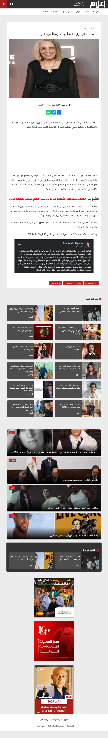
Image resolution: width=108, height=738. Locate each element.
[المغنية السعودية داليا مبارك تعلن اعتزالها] (43, 351)
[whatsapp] (48, 112)
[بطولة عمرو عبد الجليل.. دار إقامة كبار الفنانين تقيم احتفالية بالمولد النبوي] (43, 389)
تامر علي (65, 105)
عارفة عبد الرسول (91, 283)
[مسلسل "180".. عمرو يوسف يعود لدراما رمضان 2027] (91, 408)
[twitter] (53, 112)
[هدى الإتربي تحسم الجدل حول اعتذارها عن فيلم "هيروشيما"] (91, 370)
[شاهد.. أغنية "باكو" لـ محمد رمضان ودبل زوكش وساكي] (91, 313)
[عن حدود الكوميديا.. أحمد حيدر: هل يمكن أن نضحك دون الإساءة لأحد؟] (91, 332)
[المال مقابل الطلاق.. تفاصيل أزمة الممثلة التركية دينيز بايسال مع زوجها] (43, 408)
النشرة (86, 12)
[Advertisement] (54, 152)
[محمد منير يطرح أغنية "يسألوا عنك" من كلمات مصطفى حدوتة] (91, 389)
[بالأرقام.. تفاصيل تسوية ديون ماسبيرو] (54, 470)
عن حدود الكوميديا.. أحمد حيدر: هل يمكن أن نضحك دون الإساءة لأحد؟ (69, 330)
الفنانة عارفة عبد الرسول (73, 283)
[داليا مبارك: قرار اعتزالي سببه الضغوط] (91, 351)
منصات (55, 12)
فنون (70, 12)
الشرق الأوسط (55, 283)
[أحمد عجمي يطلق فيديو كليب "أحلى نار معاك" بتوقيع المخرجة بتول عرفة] (43, 370)
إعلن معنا (41, 726)
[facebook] (59, 112)
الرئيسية (96, 12)
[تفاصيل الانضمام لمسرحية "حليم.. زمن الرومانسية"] (43, 332)
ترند (63, 12)
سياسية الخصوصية (56, 726)
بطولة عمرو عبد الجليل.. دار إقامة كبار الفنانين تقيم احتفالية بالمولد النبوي (21, 388)
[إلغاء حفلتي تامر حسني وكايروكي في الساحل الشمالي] (43, 313)
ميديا (78, 12)
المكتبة (45, 12)
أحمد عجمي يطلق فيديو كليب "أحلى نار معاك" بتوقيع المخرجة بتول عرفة (21, 369)
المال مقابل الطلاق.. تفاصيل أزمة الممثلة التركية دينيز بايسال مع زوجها (21, 407)
